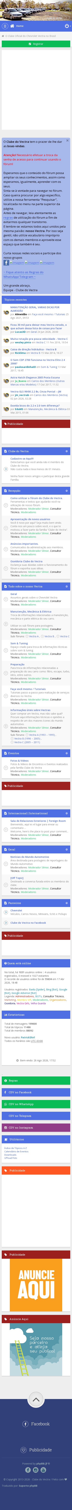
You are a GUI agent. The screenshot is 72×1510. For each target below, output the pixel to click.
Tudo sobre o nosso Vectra (25, 586)
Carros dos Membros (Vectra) (51, 395)
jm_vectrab (22, 395)
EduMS (19, 409)
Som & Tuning (49, 367)
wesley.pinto (23, 342)
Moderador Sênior (38, 508)
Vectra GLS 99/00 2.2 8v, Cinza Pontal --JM (35, 391)
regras (8, 217)
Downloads (10, 1154)
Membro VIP (24, 999)
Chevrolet (16, 910)
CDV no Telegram (20, 1116)
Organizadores (57, 999)
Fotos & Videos (19, 760)
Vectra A (34, 636)
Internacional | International (28, 813)
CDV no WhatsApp (21, 1104)
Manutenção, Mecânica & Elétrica (47, 409)
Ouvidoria (9, 1003)
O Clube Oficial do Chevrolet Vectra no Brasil (30, 36)
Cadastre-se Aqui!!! (22, 458)
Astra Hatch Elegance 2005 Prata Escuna (35, 377)
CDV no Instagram (21, 1127)
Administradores (24, 996)
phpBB (40, 1463)
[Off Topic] (16, 878)
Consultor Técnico (53, 996)
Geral (34, 331)
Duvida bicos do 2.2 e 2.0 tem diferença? (35, 405)
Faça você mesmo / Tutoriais (48, 314)
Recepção (14, 490)
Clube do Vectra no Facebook (28, 922)
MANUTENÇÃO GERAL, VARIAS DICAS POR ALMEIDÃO (34, 309)
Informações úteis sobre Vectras (30, 710)
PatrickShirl (28, 1037)
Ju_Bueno (20, 381)
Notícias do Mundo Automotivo (29, 857)
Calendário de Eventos (16, 1151)
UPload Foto (10, 1157)
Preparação (17, 664)
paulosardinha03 (25, 367)
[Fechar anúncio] (67, 140)
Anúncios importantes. (24, 543)
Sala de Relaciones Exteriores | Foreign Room (38, 821)
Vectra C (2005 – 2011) (27, 742)
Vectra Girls (23, 1003)
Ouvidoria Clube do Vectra (26, 561)
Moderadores (28, 512)
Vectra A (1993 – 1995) (42, 734)
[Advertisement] (36, 89)
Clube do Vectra (18, 451)
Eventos (13, 753)
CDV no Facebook (20, 1092)
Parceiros (14, 903)
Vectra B (35, 353)
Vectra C (41, 342)
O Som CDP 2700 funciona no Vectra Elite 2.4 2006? (37, 361)
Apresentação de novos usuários (30, 519)
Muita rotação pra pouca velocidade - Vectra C (39, 338)
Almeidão (21, 314)
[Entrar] (67, 26)
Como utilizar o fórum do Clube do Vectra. (36, 498)
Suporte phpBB (28, 1485)
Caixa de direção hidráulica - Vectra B (33, 349)
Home (19, 26)
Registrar (37, 43)
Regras (13, 1080)
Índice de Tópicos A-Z (15, 1148)
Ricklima (20, 353)
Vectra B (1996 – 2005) (27, 738)
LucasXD (20, 331)
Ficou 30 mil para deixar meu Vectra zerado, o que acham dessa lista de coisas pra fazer (38, 326)
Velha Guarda (38, 1003)
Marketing (10, 999)
